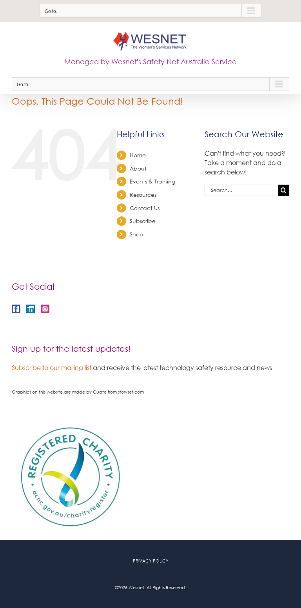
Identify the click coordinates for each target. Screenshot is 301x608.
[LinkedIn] (30, 309)
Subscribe (143, 221)
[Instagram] (45, 309)
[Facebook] (16, 309)
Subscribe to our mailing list (51, 367)
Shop (136, 234)
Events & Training (152, 181)
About (138, 168)
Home (138, 155)
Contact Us (145, 208)
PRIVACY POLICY (151, 561)
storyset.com (131, 392)
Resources (143, 194)
